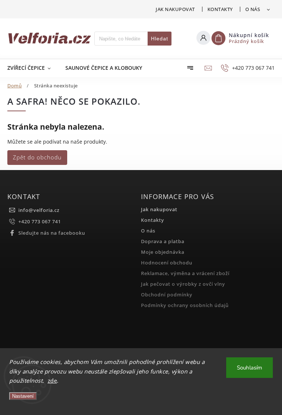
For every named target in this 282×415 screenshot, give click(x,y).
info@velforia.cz (38, 210)
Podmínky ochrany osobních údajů (185, 305)
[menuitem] (32, 68)
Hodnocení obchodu (166, 263)
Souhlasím (249, 367)
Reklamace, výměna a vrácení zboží (185, 273)
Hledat (159, 39)
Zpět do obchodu (37, 157)
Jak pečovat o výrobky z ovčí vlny (183, 284)
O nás (252, 9)
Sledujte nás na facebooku (51, 233)
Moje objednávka (162, 252)
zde (52, 380)
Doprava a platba (162, 241)
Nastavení (23, 396)
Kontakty (220, 9)
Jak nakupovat (175, 9)
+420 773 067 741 (39, 222)
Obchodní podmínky (166, 295)
